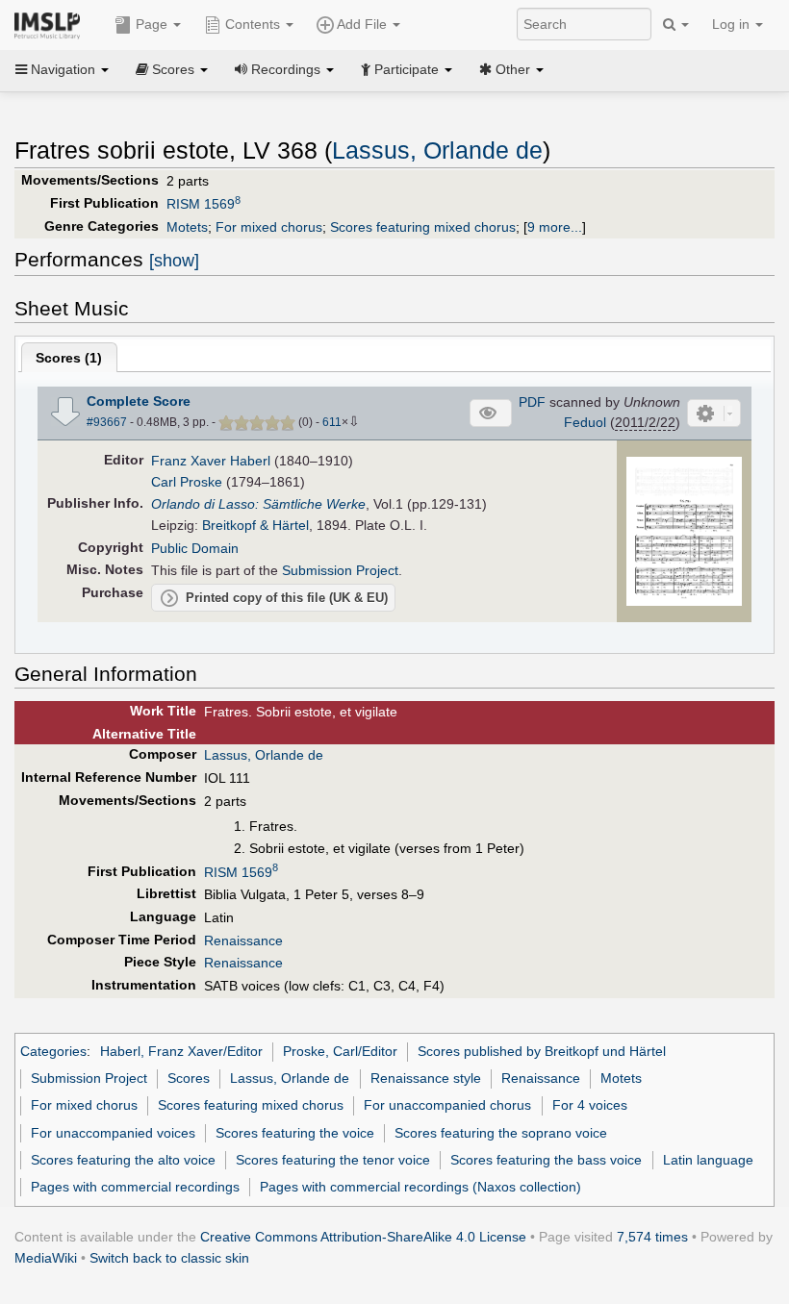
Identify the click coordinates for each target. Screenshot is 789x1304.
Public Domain (195, 548)
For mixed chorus (269, 227)
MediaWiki (45, 1258)
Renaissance (243, 940)
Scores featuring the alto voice (123, 1159)
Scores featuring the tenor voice (333, 1159)
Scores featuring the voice (295, 1133)
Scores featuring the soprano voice (500, 1133)
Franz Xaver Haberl (210, 460)
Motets (187, 227)
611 (332, 422)
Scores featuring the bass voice (546, 1159)
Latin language (708, 1159)
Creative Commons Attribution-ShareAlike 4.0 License (363, 1236)
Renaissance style (425, 1078)
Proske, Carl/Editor (340, 1051)
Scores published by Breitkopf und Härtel (542, 1051)
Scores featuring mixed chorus (423, 227)
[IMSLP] (51, 24)
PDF (532, 402)
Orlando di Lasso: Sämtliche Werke (258, 504)
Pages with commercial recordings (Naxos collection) (420, 1186)
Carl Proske (186, 481)
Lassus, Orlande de (437, 150)
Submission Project (340, 570)
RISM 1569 (203, 204)
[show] (174, 260)
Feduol (585, 422)
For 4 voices (589, 1105)
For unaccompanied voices (113, 1133)
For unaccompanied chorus (447, 1105)
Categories (53, 1051)
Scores (188, 1078)
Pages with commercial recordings (135, 1186)
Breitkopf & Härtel (255, 525)
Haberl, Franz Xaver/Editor (181, 1051)
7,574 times (652, 1236)
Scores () (69, 357)
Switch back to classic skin (169, 1258)
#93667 (107, 422)
